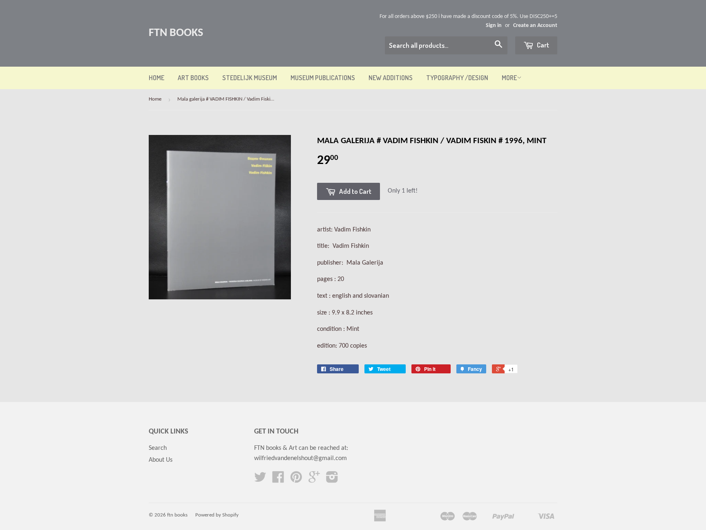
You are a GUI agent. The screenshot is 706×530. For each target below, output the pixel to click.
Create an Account (535, 25)
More (509, 78)
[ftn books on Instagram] (332, 480)
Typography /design (457, 78)
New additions (391, 78)
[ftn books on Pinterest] (296, 480)
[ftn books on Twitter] (260, 480)
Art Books (193, 78)
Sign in (494, 25)
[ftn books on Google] (314, 480)
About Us (160, 460)
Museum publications (322, 78)
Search (158, 448)
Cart (542, 44)
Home (156, 78)
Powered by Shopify (217, 515)
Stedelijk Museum (249, 78)
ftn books (176, 33)
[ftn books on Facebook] (278, 480)
